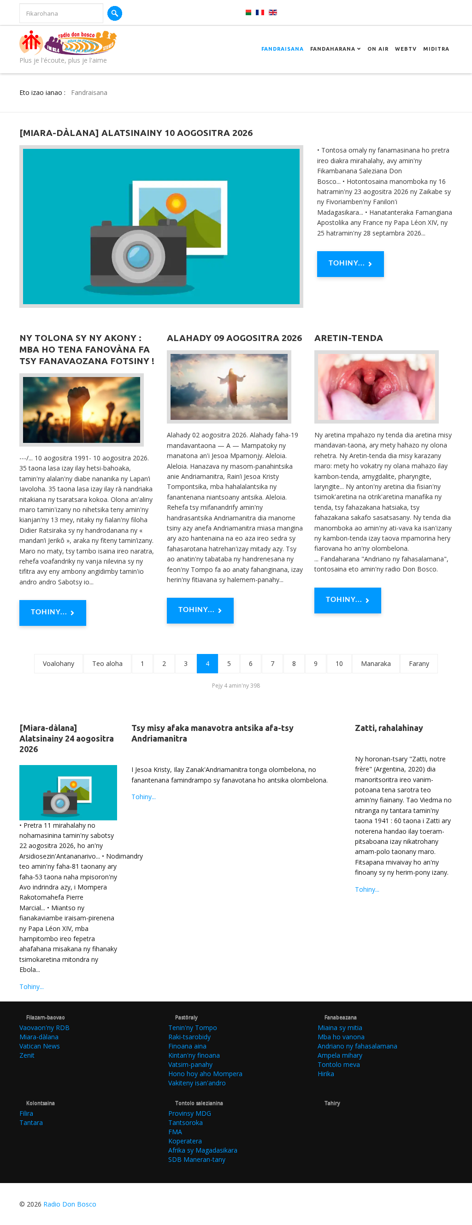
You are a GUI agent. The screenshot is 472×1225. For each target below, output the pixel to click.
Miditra (436, 49)
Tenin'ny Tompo (192, 1027)
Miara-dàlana (39, 1036)
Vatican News (39, 1046)
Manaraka (376, 663)
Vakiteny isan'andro (197, 1082)
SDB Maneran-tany (196, 1159)
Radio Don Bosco (69, 1204)
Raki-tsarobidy (189, 1036)
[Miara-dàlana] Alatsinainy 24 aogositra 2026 (66, 738)
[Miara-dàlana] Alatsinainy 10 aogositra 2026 (136, 133)
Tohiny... (347, 263)
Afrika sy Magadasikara (202, 1150)
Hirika (326, 1073)
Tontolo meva (339, 1064)
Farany (419, 663)
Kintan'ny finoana (194, 1055)
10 (339, 663)
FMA (175, 1131)
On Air (378, 49)
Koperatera (185, 1141)
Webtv (406, 49)
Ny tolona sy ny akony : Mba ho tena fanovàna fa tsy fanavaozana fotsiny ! (86, 349)
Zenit (27, 1055)
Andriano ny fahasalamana (357, 1046)
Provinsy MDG (189, 1113)
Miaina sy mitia (340, 1027)
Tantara (31, 1122)
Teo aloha (107, 663)
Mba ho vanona (341, 1036)
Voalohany (58, 663)
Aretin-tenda (348, 338)
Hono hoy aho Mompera (205, 1073)
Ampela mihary (340, 1055)
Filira (26, 1113)
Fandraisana (282, 49)
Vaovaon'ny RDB (44, 1027)
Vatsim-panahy (190, 1064)
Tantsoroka (185, 1122)
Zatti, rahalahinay (389, 727)
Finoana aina (187, 1046)
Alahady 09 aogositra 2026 (234, 338)
